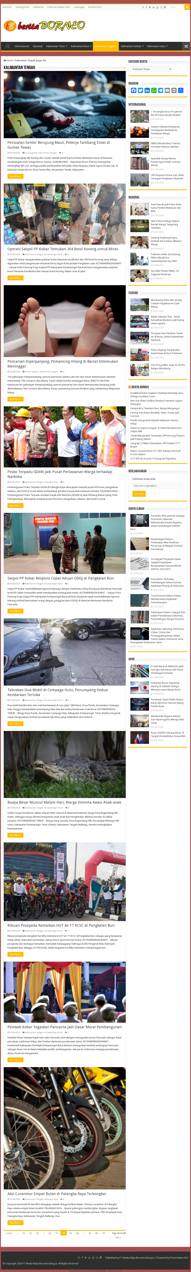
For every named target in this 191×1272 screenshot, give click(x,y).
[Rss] (143, 7)
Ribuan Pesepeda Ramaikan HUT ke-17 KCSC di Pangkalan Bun (61, 925)
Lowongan (79, 7)
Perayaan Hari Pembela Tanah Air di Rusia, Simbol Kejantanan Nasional (167, 336)
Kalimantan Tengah (105, 46)
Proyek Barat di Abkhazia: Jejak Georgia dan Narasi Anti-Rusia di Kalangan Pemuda (167, 669)
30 (37, 1233)
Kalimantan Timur (55, 46)
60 (96, 1233)
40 (77, 1233)
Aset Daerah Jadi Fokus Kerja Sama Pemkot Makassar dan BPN (166, 208)
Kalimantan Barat (80, 46)
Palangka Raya (51, 482)
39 (70, 1233)
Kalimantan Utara (156, 46)
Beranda (7, 7)
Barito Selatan (31, 372)
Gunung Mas (31, 153)
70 (103, 1233)
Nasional (37, 46)
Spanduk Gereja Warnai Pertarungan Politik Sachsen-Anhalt (166, 162)
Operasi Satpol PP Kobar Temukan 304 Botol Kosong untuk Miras (62, 249)
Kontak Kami (94, 7)
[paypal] (164, 7)
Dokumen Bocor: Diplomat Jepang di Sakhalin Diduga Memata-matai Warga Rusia (165, 686)
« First (9, 1233)
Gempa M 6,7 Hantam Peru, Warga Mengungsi (154, 408)
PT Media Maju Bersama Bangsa (137, 1257)
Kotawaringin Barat (53, 254)
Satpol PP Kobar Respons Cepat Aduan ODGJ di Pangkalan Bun (60, 578)
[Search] (187, 7)
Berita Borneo (140, 387)
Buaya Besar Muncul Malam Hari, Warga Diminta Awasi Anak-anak (64, 802)
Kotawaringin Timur (53, 700)
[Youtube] (157, 7)
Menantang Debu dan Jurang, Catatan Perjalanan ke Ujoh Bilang (166, 303)
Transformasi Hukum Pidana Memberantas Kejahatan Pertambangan (166, 599)
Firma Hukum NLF (179, 1257)
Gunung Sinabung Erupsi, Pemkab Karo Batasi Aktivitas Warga (166, 241)
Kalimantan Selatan (131, 46)
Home (7, 46)
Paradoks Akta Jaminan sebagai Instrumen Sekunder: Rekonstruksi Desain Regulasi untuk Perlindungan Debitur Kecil (157, 522)
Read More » (15, 176)
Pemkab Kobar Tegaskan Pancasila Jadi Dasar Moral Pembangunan (64, 1027)
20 (30, 1233)
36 (49, 1233)
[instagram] (161, 7)
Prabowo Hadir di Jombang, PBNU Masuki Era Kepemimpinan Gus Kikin (166, 257)
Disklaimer (38, 7)
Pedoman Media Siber (59, 7)
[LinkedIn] (153, 7)
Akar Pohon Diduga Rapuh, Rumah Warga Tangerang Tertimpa (165, 224)
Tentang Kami (22, 7)
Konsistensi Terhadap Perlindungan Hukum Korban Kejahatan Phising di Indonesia (167, 582)
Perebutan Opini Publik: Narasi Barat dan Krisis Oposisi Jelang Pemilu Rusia (167, 703)
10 (23, 1233)
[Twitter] (149, 7)
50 (89, 1233)
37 (56, 1233)
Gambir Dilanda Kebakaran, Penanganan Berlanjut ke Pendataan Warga (165, 130)
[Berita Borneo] (45, 25)
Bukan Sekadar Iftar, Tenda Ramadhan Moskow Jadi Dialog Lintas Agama (167, 320)
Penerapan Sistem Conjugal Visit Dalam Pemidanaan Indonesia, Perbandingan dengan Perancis (168, 615)
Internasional (22, 46)
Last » (118, 1237)
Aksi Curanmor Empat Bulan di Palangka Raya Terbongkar (56, 1194)
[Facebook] (146, 7)
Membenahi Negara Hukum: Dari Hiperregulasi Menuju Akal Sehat (167, 719)
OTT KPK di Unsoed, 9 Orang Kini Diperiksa (153, 458)
